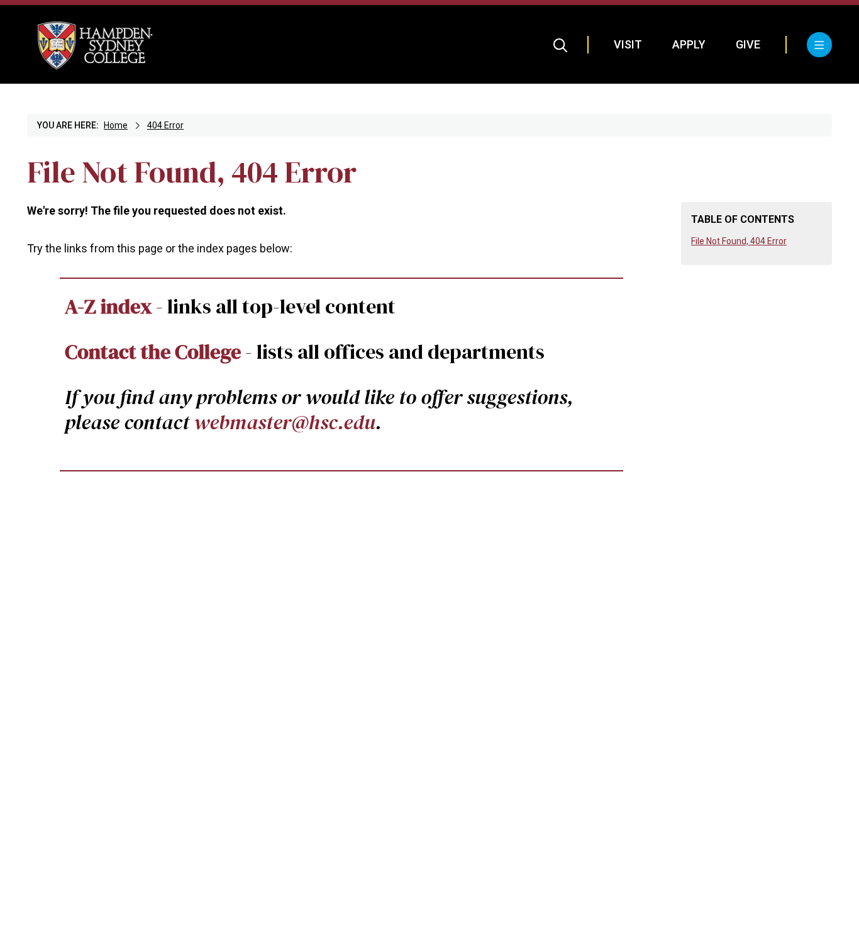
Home (116, 125)
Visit (628, 44)
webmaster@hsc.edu (284, 422)
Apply (689, 44)
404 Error (165, 125)
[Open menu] (819, 44)
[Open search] (560, 44)
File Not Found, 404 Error (739, 241)
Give (748, 44)
